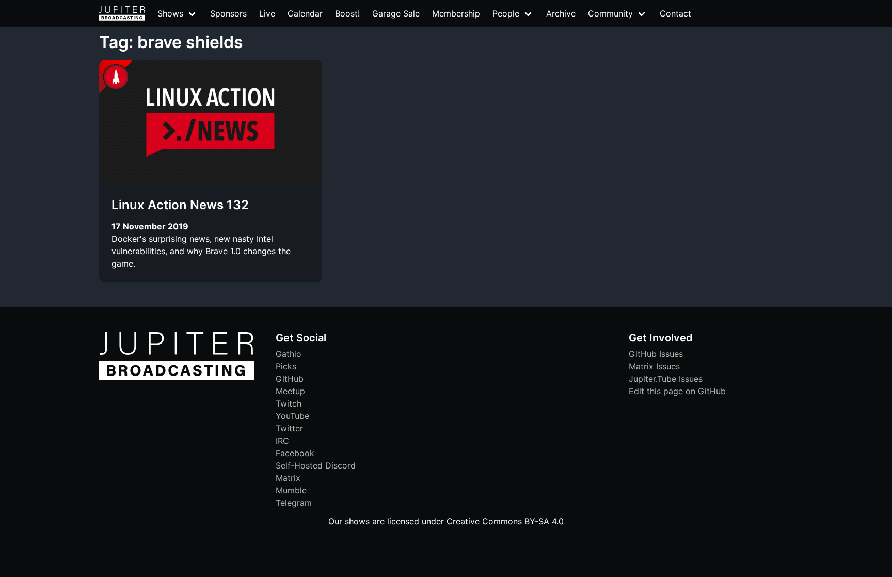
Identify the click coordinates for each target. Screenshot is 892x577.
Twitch (288, 403)
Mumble (291, 490)
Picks (286, 366)
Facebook (295, 453)
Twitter (289, 428)
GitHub (290, 378)
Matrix (288, 478)
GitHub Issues (656, 354)
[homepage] (122, 13)
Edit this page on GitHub (677, 391)
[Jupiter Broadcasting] (176, 377)
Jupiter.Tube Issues (666, 378)
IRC (282, 440)
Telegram (294, 502)
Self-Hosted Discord (316, 465)
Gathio (288, 354)
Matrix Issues (654, 366)
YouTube (292, 416)
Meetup (290, 391)
